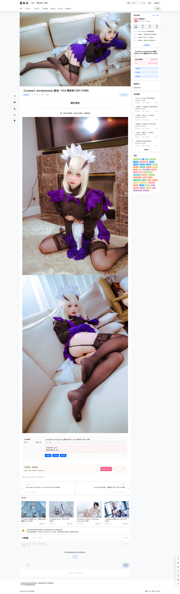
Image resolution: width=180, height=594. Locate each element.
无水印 (144, 177)
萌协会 (32, 591)
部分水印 (148, 187)
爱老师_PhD (152, 182)
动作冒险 (142, 167)
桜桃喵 (149, 180)
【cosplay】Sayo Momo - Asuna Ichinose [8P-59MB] (42, 487)
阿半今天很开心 (137, 190)
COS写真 (26, 94)
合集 (141, 172)
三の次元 (27, 8)
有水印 (144, 180)
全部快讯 (146, 149)
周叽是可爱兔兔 (148, 172)
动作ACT (136, 167)
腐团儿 (152, 185)
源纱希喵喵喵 (143, 182)
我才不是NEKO (137, 177)
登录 (149, 3)
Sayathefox (153, 159)
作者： (145, 102)
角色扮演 (142, 187)
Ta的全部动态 (146, 45)
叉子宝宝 (136, 172)
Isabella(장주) (137, 159)
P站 (147, 159)
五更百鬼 (142, 164)
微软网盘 (63, 455)
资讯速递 (67, 8)
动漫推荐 (155, 167)
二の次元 (36, 8)
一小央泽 (136, 161)
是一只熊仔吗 (137, 180)
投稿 (158, 8)
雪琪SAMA (146, 190)
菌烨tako (136, 187)
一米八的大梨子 (144, 161)
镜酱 (154, 187)
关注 (154, 15)
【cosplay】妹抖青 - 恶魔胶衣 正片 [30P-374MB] (109, 487)
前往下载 (125, 95)
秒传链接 (55, 455)
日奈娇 (150, 177)
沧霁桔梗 (136, 182)
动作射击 (148, 167)
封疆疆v (144, 174)
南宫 (140, 169)
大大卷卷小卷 (137, 174)
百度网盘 (48, 455)
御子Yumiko (151, 174)
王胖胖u (136, 185)
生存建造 (142, 185)
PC (143, 159)
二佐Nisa (136, 164)
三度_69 (152, 161)
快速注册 (156, 3)
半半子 (135, 169)
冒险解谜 (155, 164)
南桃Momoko (146, 169)
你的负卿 (148, 164)
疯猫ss (147, 185)
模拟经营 (155, 180)
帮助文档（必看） (43, 3)
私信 (158, 15)
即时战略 (154, 169)
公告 (32, 3)
